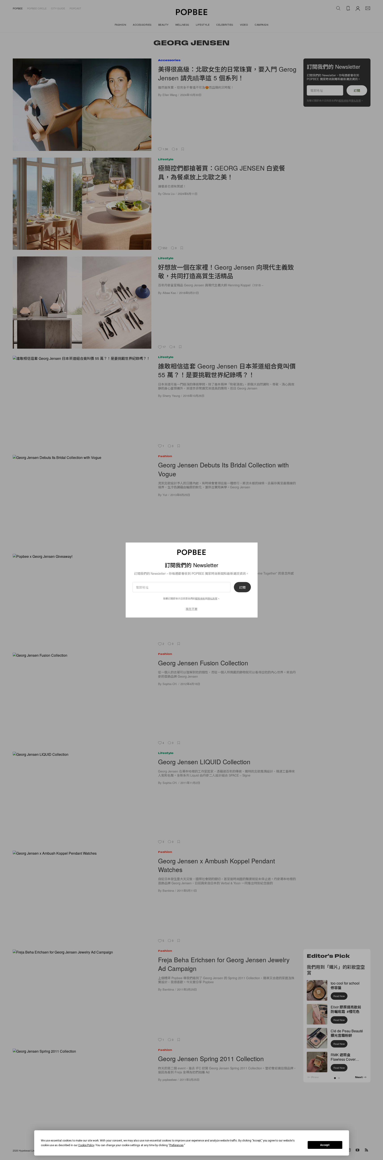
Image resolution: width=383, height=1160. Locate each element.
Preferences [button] (176, 1145)
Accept (325, 1145)
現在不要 (191, 608)
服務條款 (200, 598)
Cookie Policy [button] (86, 1145)
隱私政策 (212, 598)
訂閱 (242, 587)
